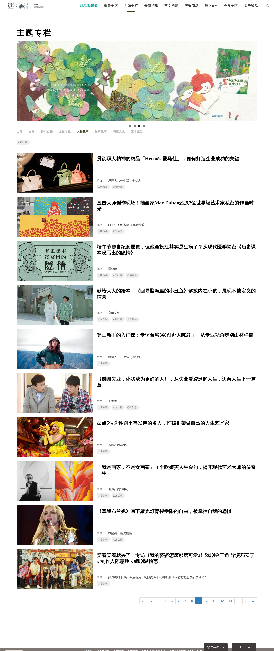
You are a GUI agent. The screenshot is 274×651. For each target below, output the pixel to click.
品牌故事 (101, 131)
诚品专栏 (65, 131)
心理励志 (132, 407)
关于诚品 (251, 5)
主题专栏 (131, 5)
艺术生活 (137, 131)
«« (143, 600)
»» (253, 600)
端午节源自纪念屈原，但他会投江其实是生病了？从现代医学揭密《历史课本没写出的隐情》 (176, 249)
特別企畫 (47, 131)
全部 (20, 131)
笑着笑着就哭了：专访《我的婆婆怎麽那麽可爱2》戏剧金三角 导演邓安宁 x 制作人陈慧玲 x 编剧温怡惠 (176, 558)
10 (206, 600)
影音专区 (111, 5)
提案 (32, 131)
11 (214, 600)
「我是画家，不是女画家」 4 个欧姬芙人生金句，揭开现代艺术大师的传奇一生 (176, 470)
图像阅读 (103, 319)
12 (222, 600)
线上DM (211, 5)
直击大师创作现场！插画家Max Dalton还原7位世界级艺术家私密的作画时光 (175, 205)
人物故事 (83, 131)
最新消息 (151, 5)
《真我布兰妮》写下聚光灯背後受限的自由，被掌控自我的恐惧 (164, 511)
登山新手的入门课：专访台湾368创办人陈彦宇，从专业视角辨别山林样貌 (175, 335)
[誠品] (26, 5)
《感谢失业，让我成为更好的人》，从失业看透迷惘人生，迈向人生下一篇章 (176, 382)
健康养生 (132, 275)
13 (230, 600)
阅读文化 (119, 131)
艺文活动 (171, 5)
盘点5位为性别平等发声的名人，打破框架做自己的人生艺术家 (163, 423)
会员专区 (231, 5)
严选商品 (192, 5)
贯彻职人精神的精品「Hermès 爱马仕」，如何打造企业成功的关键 (168, 158)
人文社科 (117, 275)
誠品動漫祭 (89, 5)
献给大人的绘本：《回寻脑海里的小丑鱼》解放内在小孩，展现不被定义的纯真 (176, 293)
